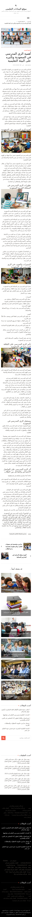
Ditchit (20, 747)
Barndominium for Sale (27, 747)
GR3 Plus (10, 813)
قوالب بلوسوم (8, 912)
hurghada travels (22, 898)
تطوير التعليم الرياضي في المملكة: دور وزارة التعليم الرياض (16, 613)
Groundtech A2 (22, 865)
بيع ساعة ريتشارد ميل (21, 867)
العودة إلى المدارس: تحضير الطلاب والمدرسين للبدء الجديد (16, 697)
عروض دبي (13, 860)
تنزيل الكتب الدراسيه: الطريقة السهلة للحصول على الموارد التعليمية (16, 676)
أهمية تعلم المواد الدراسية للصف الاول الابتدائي (16, 589)
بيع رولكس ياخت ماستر (17, 896)
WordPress (19, 914)
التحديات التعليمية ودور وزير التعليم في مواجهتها (16, 715)
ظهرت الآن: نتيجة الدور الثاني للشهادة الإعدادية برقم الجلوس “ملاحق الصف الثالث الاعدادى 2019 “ (16, 761)
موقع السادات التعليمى (16, 8)
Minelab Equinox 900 (21, 813)
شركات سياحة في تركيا (20, 874)
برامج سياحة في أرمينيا (18, 889)
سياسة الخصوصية (10, 914)
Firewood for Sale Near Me (13, 747)
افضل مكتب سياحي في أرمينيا (17, 872)
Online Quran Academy (4, 747)
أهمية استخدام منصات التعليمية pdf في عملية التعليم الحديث (16, 634)
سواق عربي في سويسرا (19, 900)
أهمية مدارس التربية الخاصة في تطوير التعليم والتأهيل (16, 655)
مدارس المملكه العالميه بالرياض (18, 534)
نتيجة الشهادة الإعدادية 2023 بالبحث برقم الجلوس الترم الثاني (17, 774)
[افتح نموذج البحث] (15, 5)
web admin (28, 65)
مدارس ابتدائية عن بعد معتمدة (16, 475)
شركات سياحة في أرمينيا (18, 808)
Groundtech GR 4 (19, 894)
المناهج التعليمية (27, 50)
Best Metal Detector (16, 891)
